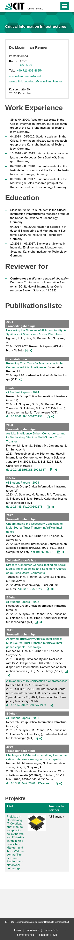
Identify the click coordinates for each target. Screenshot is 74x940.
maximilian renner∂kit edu (25, 76)
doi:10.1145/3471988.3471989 (26, 705)
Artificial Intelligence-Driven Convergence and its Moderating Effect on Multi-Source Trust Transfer (35, 437)
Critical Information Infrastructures (36, 8)
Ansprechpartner (56, 808)
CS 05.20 (26, 65)
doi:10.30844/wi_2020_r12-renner (28, 783)
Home (17, 930)
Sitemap (44, 934)
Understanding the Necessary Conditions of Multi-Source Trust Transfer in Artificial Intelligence (35, 527)
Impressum (32, 930)
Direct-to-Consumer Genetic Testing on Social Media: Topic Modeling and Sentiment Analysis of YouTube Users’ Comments (36, 568)
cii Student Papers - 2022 (22, 601)
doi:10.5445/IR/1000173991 (24, 416)
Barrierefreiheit (25, 934)
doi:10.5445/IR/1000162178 (24, 506)
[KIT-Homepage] (15, 6)
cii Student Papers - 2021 (22, 717)
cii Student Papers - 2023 (22, 482)
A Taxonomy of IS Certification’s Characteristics (36, 680)
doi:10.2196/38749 (30, 588)
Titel (10, 806)
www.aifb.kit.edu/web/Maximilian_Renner (35, 81)
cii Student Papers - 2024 (22, 392)
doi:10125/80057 (42, 551)
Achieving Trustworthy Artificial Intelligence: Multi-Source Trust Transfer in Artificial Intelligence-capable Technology (35, 642)
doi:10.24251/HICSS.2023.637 (26, 469)
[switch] (49, 6)
